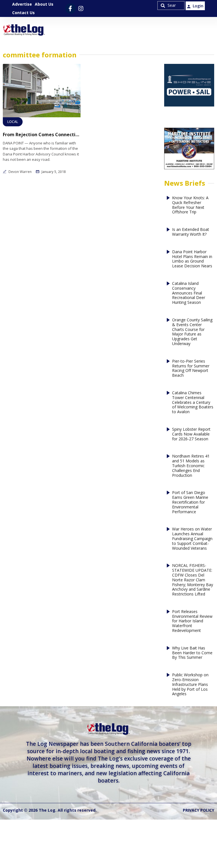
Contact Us (23, 12)
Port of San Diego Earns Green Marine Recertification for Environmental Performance (190, 502)
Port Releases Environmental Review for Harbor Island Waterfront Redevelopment (192, 621)
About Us (44, 4)
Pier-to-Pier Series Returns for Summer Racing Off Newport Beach (190, 368)
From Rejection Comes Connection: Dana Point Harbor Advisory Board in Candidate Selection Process (42, 134)
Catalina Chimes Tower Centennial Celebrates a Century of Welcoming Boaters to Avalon (192, 402)
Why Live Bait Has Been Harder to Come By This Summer (192, 653)
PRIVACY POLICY (198, 810)
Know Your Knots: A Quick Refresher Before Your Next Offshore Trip (190, 205)
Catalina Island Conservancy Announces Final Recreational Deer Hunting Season (188, 293)
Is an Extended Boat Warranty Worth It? (190, 232)
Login (198, 5)
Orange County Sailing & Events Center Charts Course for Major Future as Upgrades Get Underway (192, 332)
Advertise (22, 4)
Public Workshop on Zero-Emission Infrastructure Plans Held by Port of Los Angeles (190, 684)
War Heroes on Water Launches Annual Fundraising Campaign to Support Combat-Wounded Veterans (192, 539)
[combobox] (171, 5)
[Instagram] (81, 8)
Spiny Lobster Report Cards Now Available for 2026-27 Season (191, 434)
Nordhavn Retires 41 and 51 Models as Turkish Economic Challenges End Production (191, 466)
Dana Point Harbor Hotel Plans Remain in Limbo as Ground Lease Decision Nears (192, 259)
